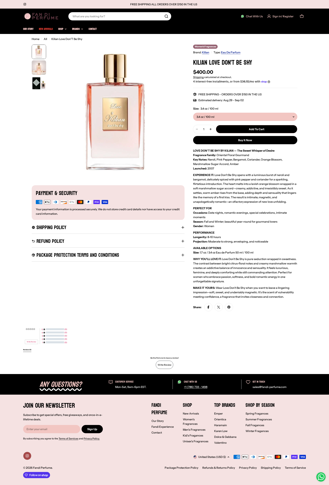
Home (35, 39)
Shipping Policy (271, 467)
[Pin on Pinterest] (229, 307)
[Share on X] (219, 307)
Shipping (198, 77)
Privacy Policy (248, 467)
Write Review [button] (31, 342)
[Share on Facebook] (208, 307)
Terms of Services (68, 438)
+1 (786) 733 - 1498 (195, 387)
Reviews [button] (27, 350)
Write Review (164, 364)
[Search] (166, 16)
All (45, 39)
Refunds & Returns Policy (218, 467)
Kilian (205, 52)
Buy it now (245, 140)
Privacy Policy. (92, 438)
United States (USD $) (212, 457)
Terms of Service (295, 467)
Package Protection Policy (181, 467)
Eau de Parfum (230, 52)
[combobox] (119, 16)
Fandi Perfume (42, 467)
